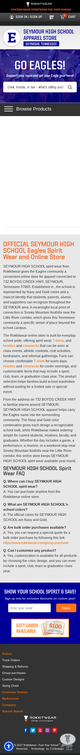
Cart (70, 17)
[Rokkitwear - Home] (39, 5)
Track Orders (11, 660)
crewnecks (31, 346)
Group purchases (14, 673)
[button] (8, 746)
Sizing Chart (10, 685)
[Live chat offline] (68, 742)
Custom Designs (13, 679)
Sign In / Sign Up (29, 17)
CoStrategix (57, 748)
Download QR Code (51, 17)
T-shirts (58, 340)
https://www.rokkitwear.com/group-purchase (36, 543)
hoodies (9, 346)
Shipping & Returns (15, 666)
